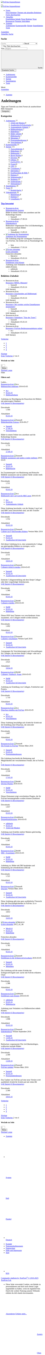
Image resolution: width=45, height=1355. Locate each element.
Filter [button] (3, 373)
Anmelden (5, 89)
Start (7, 1253)
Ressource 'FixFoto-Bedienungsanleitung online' (24, 328)
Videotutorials (11, 192)
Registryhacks (16, 190)
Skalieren (14, 179)
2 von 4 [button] (16, 356)
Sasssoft (9, 426)
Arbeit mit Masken (18, 123)
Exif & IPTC (16, 162)
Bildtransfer (15, 153)
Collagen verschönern (9, 639)
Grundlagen (15, 168)
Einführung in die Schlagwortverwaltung (16, 958)
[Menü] (2, 4)
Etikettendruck (11, 223)
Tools (8, 28)
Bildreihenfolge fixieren (15, 210)
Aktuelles (9, 17)
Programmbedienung (19, 140)
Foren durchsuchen (13, 15)
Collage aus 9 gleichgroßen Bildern (14, 531)
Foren (8, 10)
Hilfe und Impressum (14, 1250)
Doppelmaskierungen (9, 819)
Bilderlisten (15, 151)
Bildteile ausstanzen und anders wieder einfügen (19, 458)
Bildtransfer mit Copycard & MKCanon (16, 496)
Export (13, 164)
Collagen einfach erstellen (11, 567)
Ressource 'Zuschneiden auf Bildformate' (21, 294)
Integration (15, 171)
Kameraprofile (21, 26)
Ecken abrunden (12, 252)
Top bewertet (7, 203)
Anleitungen (10, 26)
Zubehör (9, 23)
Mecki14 (9, 928)
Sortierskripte (16, 182)
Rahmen (14, 175)
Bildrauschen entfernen (9, 386)
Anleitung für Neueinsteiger (16, 236)
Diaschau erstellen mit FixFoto (12, 710)
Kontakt (9, 1244)
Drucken (4, 889)
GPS (13, 166)
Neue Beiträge (11, 13)
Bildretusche (16, 136)
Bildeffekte (15, 132)
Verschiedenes (16, 142)
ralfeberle (9, 823)
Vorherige (4, 339)
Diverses (14, 158)
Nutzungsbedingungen (14, 1246)
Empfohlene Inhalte (13, 19)
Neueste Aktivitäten (22, 21)
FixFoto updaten (7, 1067)
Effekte (14, 160)
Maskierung (15, 195)
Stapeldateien (38, 26)
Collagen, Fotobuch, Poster (11, 674)
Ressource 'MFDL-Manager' (16, 283)
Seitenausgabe (16, 177)
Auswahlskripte (17, 149)
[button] (24, 1157)
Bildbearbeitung (17, 129)
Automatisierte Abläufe (20, 127)
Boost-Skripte (16, 155)
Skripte (29, 26)
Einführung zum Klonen (15, 262)
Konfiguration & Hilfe (19, 173)
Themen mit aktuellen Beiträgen (29, 13)
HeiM (8, 607)
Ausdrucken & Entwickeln (21, 125)
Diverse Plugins (7, 784)
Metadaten (15, 138)
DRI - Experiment (8, 853)
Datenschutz (10, 1248)
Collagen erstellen (8, 603)
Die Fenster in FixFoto (9, 746)
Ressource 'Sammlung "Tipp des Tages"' (21, 318)
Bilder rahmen (16, 134)
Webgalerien (16, 184)
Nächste (4, 354)
